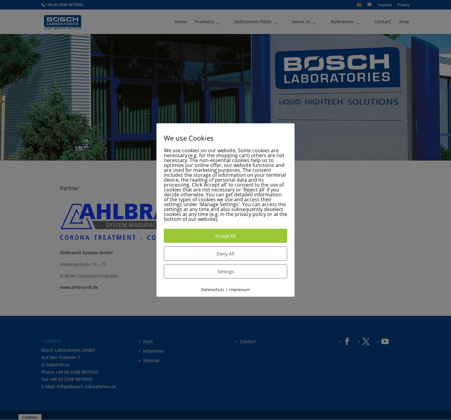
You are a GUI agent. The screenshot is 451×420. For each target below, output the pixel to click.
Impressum (239, 289)
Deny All (225, 253)
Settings (225, 271)
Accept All (225, 236)
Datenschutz (212, 289)
